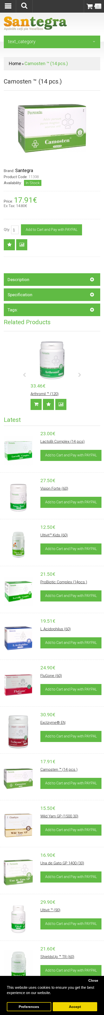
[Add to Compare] (21, 244)
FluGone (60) (51, 675)
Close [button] (93, 980)
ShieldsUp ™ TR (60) (57, 956)
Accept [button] (75, 1007)
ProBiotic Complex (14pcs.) (63, 582)
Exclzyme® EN (52, 722)
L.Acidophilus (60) (55, 629)
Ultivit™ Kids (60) (54, 535)
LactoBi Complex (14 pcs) (62, 441)
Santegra (24, 170)
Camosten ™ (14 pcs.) (46, 63)
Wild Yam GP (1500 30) (59, 816)
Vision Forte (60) (54, 488)
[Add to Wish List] (9, 244)
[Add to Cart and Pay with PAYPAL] (36, 404)
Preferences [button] (29, 1007)
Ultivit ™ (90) (50, 910)
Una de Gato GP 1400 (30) (62, 863)
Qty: (7, 229)
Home (15, 63)
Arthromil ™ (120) (45, 394)
